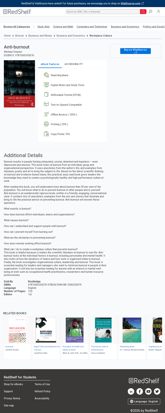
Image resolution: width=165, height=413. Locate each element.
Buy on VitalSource (135, 49)
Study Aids (43, 26)
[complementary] (82, 331)
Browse (19, 35)
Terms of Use (42, 384)
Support (8, 391)
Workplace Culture (100, 35)
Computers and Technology (92, 26)
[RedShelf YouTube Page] (148, 393)
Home (7, 35)
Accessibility (42, 398)
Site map (9, 405)
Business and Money (40, 35)
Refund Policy (42, 391)
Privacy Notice (12, 398)
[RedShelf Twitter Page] (157, 393)
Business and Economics (125, 26)
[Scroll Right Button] (162, 338)
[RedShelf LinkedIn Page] (131, 393)
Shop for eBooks (13, 384)
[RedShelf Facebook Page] (139, 393)
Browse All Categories (17, 26)
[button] (72, 75)
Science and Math (63, 26)
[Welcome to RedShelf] (17, 11)
